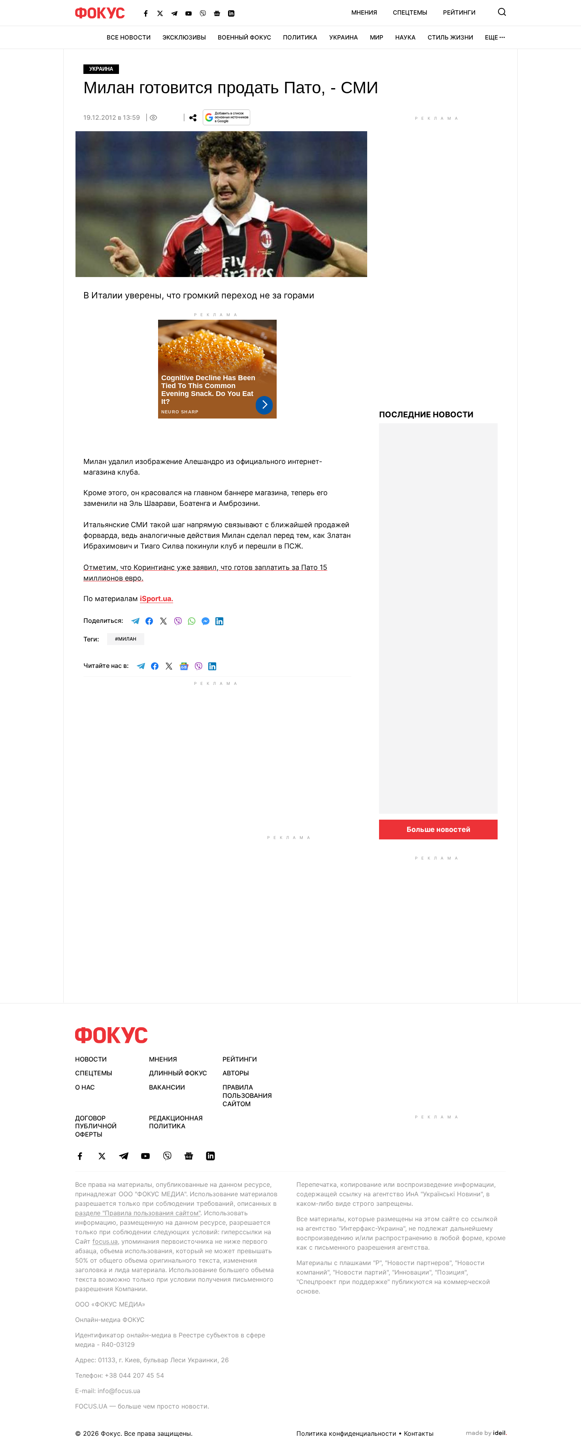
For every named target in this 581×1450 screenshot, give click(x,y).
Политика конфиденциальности (346, 1433)
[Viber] (203, 13)
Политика (300, 37)
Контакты (419, 1433)
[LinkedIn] (231, 13)
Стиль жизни (450, 37)
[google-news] (189, 1155)
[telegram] (123, 1155)
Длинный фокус (178, 1073)
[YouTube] (188, 13)
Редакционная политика (176, 1122)
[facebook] (80, 1155)
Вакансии (167, 1087)
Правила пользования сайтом (247, 1095)
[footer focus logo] (111, 1035)
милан (127, 639)
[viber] (167, 1155)
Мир (376, 37)
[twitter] (102, 1155)
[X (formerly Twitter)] (160, 13)
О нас (85, 1087)
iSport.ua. (156, 598)
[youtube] (145, 1155)
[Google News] (217, 13)
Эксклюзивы (184, 37)
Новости (91, 1059)
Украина (343, 37)
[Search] (502, 12)
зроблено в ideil (486, 1433)
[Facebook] (146, 13)
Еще (491, 37)
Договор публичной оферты (96, 1126)
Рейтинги (459, 12)
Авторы (236, 1073)
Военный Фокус (244, 37)
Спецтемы (410, 12)
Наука (405, 37)
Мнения (364, 12)
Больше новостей (438, 829)
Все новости (129, 37)
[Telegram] (174, 13)
